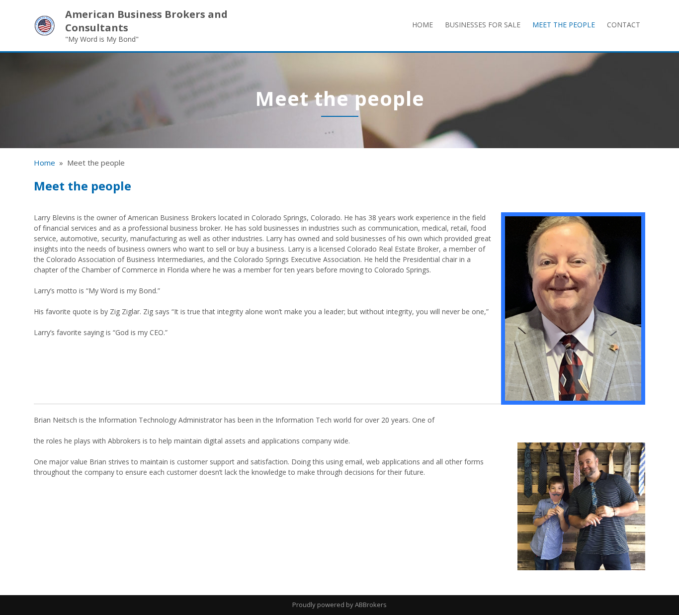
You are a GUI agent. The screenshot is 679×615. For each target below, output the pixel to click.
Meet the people (563, 24)
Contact (623, 24)
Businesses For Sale (482, 24)
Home (422, 24)
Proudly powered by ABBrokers (339, 604)
